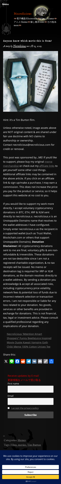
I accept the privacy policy (25, 408)
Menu (5, 4)
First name (13, 383)
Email (10, 395)
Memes (22, 440)
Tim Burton (34, 445)
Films (13, 445)
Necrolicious (22, 14)
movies (22, 445)
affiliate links (46, 166)
